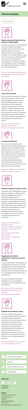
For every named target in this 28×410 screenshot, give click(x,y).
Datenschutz (5, 385)
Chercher (10, 362)
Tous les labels (11, 372)
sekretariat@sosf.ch (7, 401)
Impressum (4, 387)
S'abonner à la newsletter (14, 356)
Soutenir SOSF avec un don (15, 367)
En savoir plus (3, 73)
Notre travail (9, 21)
